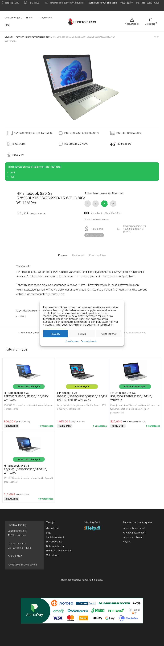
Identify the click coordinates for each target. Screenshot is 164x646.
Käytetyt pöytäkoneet (134, 532)
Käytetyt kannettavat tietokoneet (33, 36)
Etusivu (9, 36)
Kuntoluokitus (97, 255)
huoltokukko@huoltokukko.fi (102, 2)
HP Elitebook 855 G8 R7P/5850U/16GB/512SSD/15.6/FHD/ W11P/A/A (26, 396)
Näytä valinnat (108, 333)
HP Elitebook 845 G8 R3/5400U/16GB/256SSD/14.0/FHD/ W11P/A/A (25, 469)
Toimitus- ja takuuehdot (59, 550)
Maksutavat (52, 555)
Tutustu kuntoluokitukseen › (96, 219)
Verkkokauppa (12, 17)
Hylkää (82, 333)
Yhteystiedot (132, 23)
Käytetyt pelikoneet (133, 537)
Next (154, 87)
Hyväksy (55, 333)
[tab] (62, 255)
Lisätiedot (78, 255)
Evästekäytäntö (72, 341)
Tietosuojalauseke (89, 341)
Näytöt (126, 541)
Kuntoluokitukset (55, 537)
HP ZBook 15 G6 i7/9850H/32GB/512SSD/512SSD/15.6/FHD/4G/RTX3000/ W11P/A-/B (82, 396)
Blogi (7, 24)
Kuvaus (62, 255)
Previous (10, 87)
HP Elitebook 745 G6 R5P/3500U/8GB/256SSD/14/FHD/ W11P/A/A (131, 396)
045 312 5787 (126, 2)
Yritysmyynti (46, 17)
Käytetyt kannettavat (134, 528)
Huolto (29, 17)
